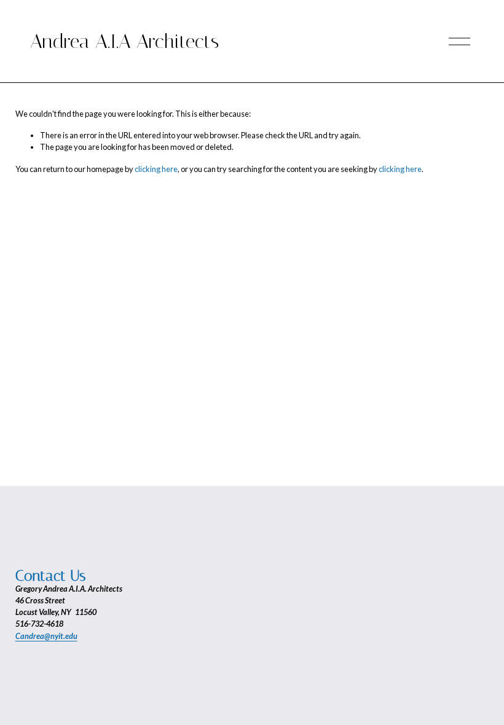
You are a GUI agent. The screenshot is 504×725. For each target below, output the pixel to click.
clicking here (156, 169)
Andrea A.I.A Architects (124, 41)
